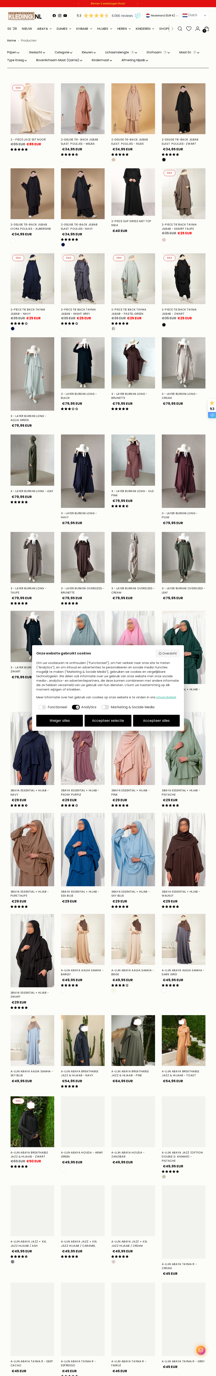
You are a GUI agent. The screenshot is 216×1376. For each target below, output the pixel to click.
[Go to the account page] (197, 28)
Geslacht (35, 52)
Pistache (164, 1177)
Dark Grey (164, 990)
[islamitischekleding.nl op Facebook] (54, 16)
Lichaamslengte (117, 52)
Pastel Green (113, 328)
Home (11, 40)
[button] (19, 149)
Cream (113, 1262)
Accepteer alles (156, 720)
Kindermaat (100, 60)
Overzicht (169, 653)
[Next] (137, 3)
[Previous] (78, 3)
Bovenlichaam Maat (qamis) (57, 60)
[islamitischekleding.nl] (25, 16)
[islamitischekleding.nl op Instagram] (60, 16)
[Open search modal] (180, 28)
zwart (164, 160)
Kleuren (87, 52)
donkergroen (63, 1169)
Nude (113, 160)
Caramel (63, 1262)
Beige (113, 990)
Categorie (62, 52)
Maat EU (185, 52)
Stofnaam (154, 52)
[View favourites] (189, 28)
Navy (63, 245)
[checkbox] (51, 707)
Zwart (164, 325)
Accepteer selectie (108, 720)
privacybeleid (166, 697)
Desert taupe (164, 240)
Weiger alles (60, 720)
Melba (63, 160)
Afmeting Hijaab (133, 60)
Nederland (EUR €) (163, 15)
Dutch (192, 15)
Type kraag (15, 60)
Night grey (63, 328)
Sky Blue (13, 1088)
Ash (13, 1262)
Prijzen (11, 52)
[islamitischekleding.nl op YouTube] (65, 16)
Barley (63, 990)
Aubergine (13, 241)
